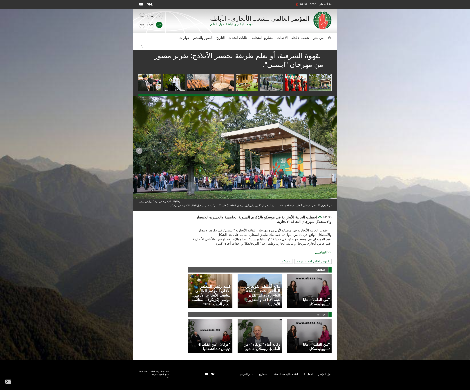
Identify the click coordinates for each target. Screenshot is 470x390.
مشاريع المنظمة (263, 38)
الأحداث (282, 38)
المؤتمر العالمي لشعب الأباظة (313, 261)
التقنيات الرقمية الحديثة (286, 374)
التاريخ (220, 38)
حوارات (184, 38)
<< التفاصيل (323, 252)
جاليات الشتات (238, 38)
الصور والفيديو (203, 38)
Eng (151, 16)
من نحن (318, 38)
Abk (142, 25)
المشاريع (263, 374)
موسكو (286, 261)
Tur (159, 16)
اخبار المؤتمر (247, 374)
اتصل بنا (308, 374)
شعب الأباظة (300, 38)
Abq (151, 25)
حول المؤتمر (325, 374)
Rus (142, 16)
